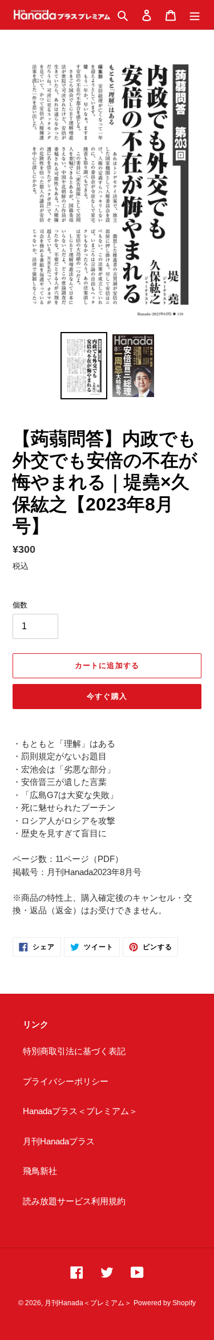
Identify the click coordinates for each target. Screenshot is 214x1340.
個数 (20, 605)
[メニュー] (195, 15)
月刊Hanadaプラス (59, 1141)
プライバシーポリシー (65, 1081)
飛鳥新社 (40, 1171)
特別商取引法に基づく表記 (74, 1051)
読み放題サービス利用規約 (74, 1201)
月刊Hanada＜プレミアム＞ (88, 1303)
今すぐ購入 (107, 696)
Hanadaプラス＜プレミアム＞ (80, 1111)
